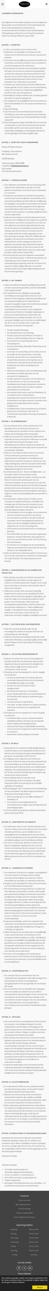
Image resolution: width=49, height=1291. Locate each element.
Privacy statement (24, 1273)
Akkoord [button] (40, 1287)
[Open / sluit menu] (2, 4)
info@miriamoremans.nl (19, 166)
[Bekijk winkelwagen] (46, 4)
